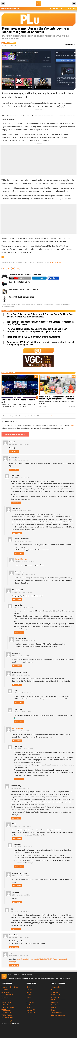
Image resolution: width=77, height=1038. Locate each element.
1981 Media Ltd (14, 974)
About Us (5, 989)
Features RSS (30, 1010)
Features (29, 992)
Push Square (55, 1005)
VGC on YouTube (7, 1018)
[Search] (74, 3)
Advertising (6, 992)
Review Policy (6, 1002)
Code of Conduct (7, 995)
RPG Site (54, 1007)
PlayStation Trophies (58, 1000)
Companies (30, 1002)
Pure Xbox (55, 1002)
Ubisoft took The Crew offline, (19, 196)
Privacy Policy (6, 1000)
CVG (53, 989)
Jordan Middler (70, 44)
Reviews (29, 989)
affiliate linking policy (55, 262)
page (72, 425)
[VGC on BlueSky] (68, 9)
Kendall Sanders (21, 559)
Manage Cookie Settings (10, 987)
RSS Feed (5, 1005)
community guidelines (47, 416)
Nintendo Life (56, 997)
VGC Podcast (6, 1012)
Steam (61, 106)
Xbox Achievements (58, 1015)
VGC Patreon (6, 1010)
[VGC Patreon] (61, 9)
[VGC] (38, 3)
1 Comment (71, 406)
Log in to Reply (14, 451)
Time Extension (56, 1012)
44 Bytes (14, 1022)
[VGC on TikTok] (73, 9)
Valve (65, 180)
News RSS (29, 1007)
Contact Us (5, 997)
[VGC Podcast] (63, 9)
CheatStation (56, 987)
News (28, 987)
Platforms (29, 1005)
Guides (28, 995)
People (28, 997)
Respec (53, 1010)
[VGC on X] (66, 9)
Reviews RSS (30, 1012)
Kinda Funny (55, 995)
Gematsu (54, 992)
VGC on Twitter (7, 1015)
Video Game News (9, 43)
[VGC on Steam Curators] (75, 9)
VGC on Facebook (8, 1007)
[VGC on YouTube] (70, 9)
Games (28, 1000)
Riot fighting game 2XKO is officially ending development (34, 337)
